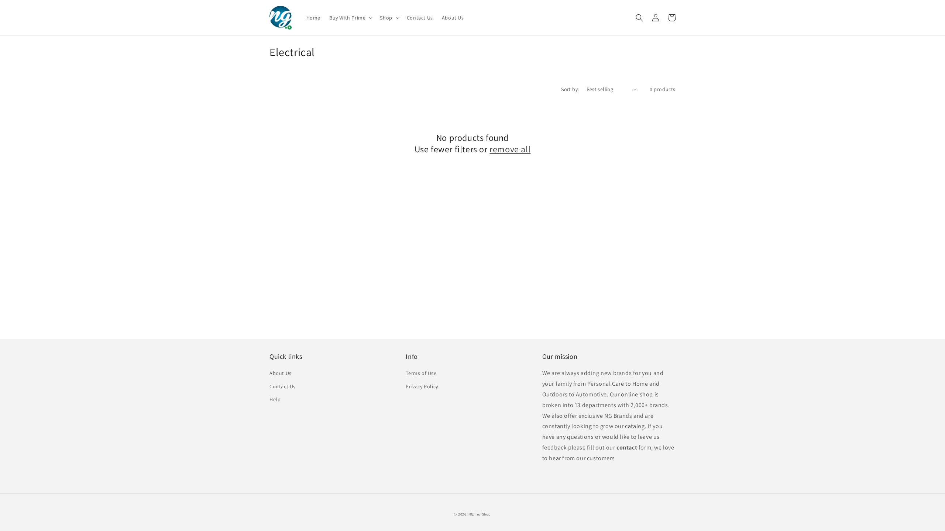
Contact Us (282, 386)
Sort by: (570, 89)
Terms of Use (421, 373)
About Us (280, 373)
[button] (350, 17)
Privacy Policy (422, 386)
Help (275, 399)
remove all (509, 149)
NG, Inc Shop (479, 514)
